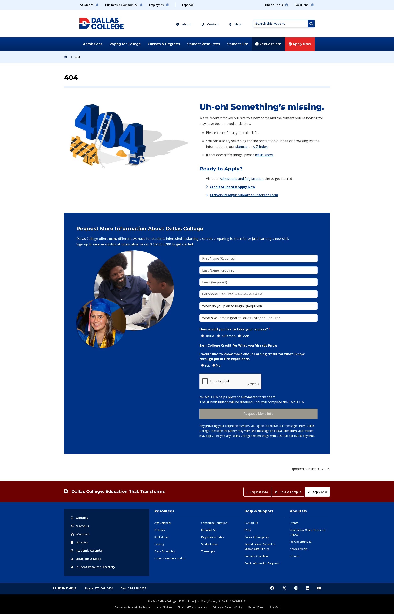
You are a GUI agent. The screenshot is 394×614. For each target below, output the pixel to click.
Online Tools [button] (274, 5)
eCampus (82, 526)
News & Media (299, 549)
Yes (207, 365)
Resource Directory (95, 567)
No (218, 365)
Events (294, 523)
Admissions (92, 44)
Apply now (320, 492)
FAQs (248, 530)
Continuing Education (214, 523)
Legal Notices (164, 607)
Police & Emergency (257, 537)
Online (210, 336)
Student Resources (203, 44)
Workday (82, 518)
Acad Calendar (89, 550)
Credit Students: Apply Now (232, 187)
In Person (228, 336)
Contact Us (251, 523)
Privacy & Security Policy (228, 607)
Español (187, 5)
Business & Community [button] (121, 5)
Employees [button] (156, 5)
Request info (259, 492)
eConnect (82, 534)
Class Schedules (164, 551)
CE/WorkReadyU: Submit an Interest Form (244, 195)
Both (245, 336)
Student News (210, 544)
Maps (238, 24)
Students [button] (87, 5)
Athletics (159, 530)
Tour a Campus (290, 492)
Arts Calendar (162, 523)
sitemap (241, 146)
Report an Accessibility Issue (132, 607)
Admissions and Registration (242, 178)
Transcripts (208, 551)
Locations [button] (302, 5)
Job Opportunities (301, 541)
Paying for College (125, 44)
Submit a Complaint (257, 556)
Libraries (82, 542)
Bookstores (161, 537)
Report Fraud (256, 607)
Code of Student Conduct (170, 558)
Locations (88, 559)
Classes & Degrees (164, 44)
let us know (264, 155)
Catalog (159, 544)
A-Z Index (260, 146)
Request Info (270, 44)
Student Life (237, 44)
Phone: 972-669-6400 (99, 588)
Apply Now (301, 44)
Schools (295, 556)
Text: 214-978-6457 (133, 588)
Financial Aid (208, 530)
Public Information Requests (262, 563)
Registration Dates (212, 537)
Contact (212, 24)
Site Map (274, 607)
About (186, 24)
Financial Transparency (192, 607)
